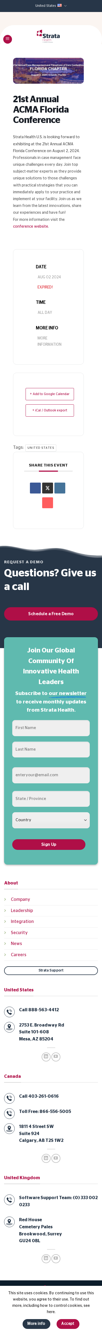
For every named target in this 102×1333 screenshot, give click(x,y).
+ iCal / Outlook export (49, 410)
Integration (22, 921)
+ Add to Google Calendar (50, 394)
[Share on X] (47, 488)
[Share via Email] (47, 502)
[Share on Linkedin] (59, 488)
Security (19, 933)
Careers (18, 955)
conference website (30, 226)
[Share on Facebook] (35, 488)
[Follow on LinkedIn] (46, 1056)
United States (45, 6)
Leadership (22, 910)
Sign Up (49, 844)
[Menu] (7, 39)
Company (20, 899)
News (16, 943)
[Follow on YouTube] (55, 1056)
